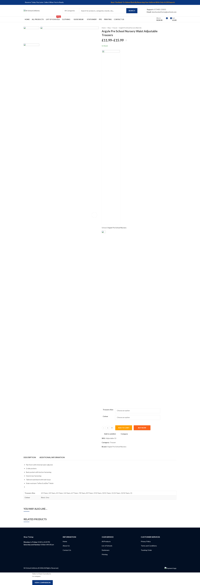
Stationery (105, 550)
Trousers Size (108, 410)
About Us (66, 546)
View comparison (42, 582)
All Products (106, 541)
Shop (109, 28)
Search (132, 11)
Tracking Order (146, 550)
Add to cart (123, 428)
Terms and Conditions (149, 546)
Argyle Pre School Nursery (116, 228)
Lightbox (94, 215)
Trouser (114, 28)
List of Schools (107, 546)
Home (104, 28)
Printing (105, 554)
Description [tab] (30, 457)
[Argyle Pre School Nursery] (111, 137)
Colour (105, 416)
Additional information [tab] (52, 457)
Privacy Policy (146, 541)
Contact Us (67, 550)
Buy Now (142, 428)
